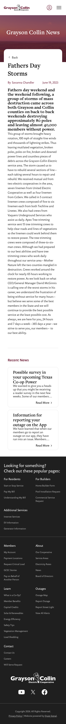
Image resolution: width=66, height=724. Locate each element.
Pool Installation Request (48, 491)
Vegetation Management (16, 631)
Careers (7, 658)
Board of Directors (44, 576)
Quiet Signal (51, 715)
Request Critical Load (14, 564)
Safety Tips (9, 625)
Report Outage (43, 601)
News (38, 570)
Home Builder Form (45, 485)
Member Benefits (12, 601)
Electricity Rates (43, 564)
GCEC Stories (10, 570)
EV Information (11, 522)
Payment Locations (13, 558)
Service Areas (42, 558)
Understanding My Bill (15, 497)
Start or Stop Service (13, 485)
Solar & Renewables (13, 613)
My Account (10, 552)
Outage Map (42, 595)
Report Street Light (45, 607)
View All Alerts (43, 613)
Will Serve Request (13, 664)
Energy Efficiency (12, 619)
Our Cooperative (44, 552)
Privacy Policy (15, 715)
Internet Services (12, 516)
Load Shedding (11, 637)
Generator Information (15, 528)
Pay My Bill (9, 491)
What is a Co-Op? (12, 595)
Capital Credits (11, 607)
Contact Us (9, 652)
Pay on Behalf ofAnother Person (11, 578)
